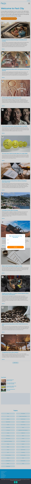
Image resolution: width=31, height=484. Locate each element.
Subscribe (15, 247)
